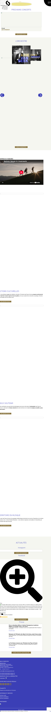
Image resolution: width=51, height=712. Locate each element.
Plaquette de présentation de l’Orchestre (8, 690)
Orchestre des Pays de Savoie (14, 606)
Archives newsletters (4, 698)
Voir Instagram (21, 553)
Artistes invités (3, 695)
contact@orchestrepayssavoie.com (7, 671)
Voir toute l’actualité (21, 653)
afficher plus (21, 34)
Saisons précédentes (4, 696)
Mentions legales (21, 710)
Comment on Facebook (7, 614)
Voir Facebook (21, 619)
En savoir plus (12, 630)
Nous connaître (21, 147)
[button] (40, 95)
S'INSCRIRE (2, 678)
